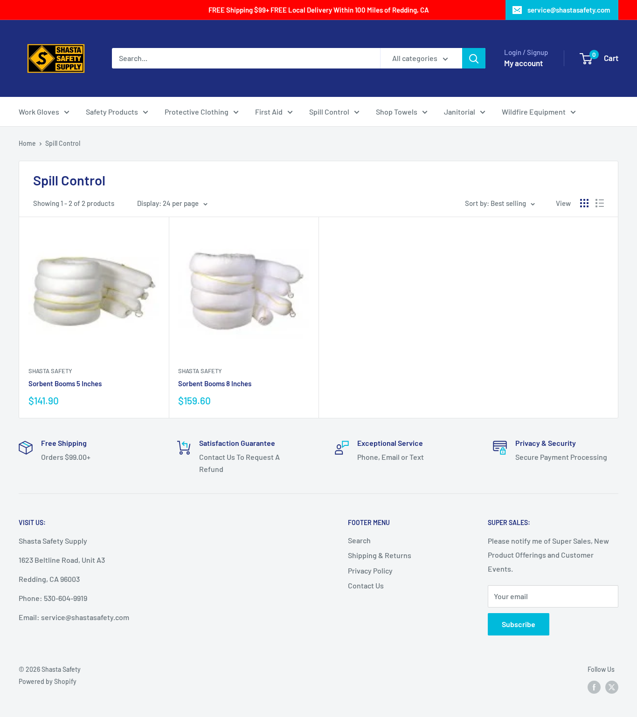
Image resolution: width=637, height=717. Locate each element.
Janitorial (459, 111)
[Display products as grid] (584, 203)
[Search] (473, 58)
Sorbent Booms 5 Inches (65, 383)
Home (27, 143)
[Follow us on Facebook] (594, 687)
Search (359, 540)
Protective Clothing (196, 111)
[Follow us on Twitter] (611, 687)
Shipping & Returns (379, 555)
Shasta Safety (50, 371)
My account (523, 63)
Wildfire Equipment (534, 111)
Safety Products (112, 111)
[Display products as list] (599, 203)
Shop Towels (396, 111)
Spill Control (329, 111)
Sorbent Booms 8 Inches (214, 383)
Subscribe (518, 624)
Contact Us (366, 585)
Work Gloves (39, 111)
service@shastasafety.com (568, 10)
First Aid (269, 111)
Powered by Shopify (47, 681)
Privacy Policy (370, 570)
